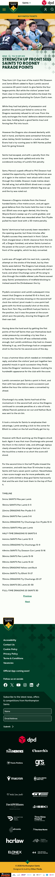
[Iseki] (40, 806)
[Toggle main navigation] (3, 9)
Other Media (36, 868)
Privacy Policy (10, 654)
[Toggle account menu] (45, 9)
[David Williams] (15, 807)
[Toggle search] (52, 9)
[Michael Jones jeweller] (15, 795)
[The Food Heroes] (15, 751)
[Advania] (15, 830)
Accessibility (9, 640)
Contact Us (9, 644)
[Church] (40, 751)
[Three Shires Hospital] (40, 818)
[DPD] (27, 740)
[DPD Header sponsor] (48, 2)
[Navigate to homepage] (13, 7)
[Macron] (15, 779)
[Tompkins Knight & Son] (40, 840)
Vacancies (8, 663)
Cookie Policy (10, 649)
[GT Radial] (40, 795)
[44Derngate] (40, 852)
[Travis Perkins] (15, 763)
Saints (25, 2)
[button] (25, 2)
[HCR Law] (15, 840)
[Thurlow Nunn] (40, 830)
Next (27, 601)
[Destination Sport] (15, 818)
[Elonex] (15, 852)
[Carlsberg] (40, 779)
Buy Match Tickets (27, 16)
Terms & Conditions (13, 658)
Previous (27, 596)
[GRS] (40, 763)
